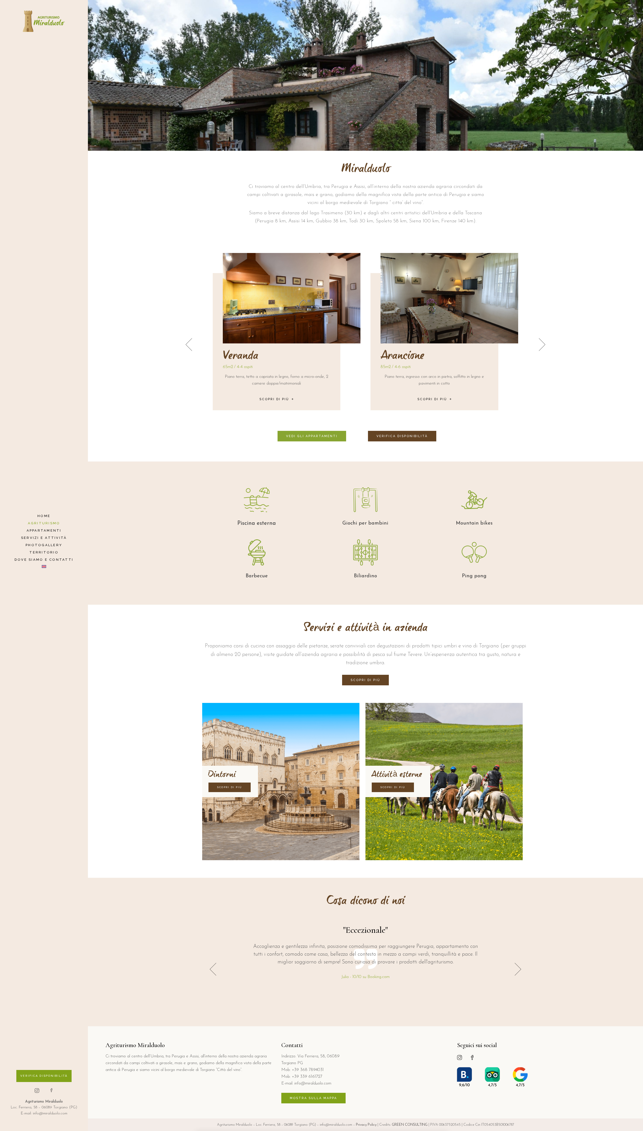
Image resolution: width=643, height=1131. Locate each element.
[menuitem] (44, 566)
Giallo (394, 356)
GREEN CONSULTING (409, 1125)
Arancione (245, 356)
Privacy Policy (366, 1125)
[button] (542, 344)
